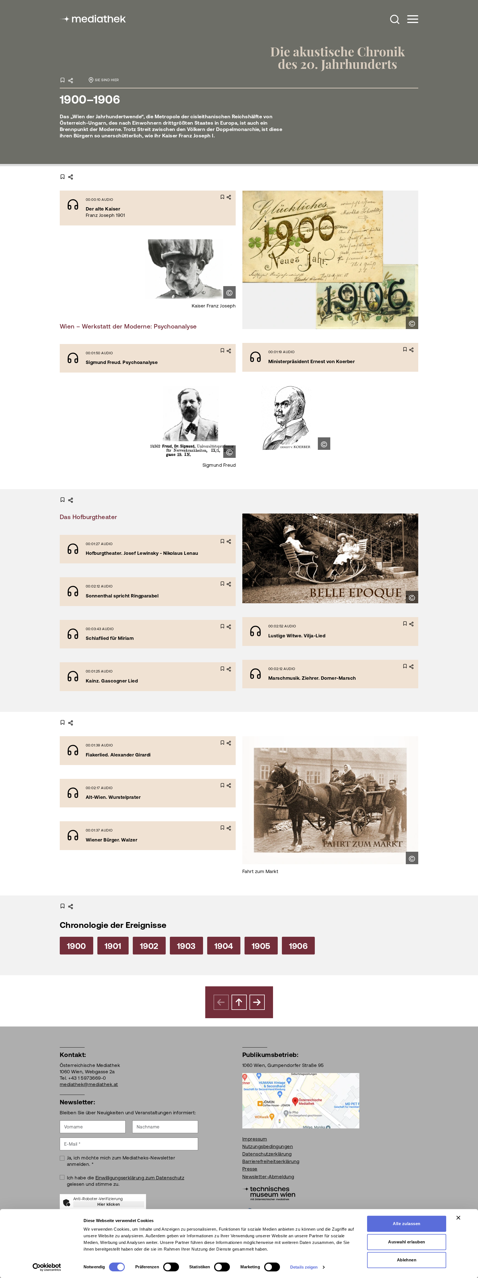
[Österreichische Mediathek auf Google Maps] (300, 1100)
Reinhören (133, 208)
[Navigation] (409, 19)
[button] (394, 19)
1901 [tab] (113, 946)
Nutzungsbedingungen (267, 1146)
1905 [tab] (261, 946)
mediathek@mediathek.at (89, 1084)
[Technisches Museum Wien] (268, 1192)
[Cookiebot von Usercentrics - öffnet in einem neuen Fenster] (47, 1267)
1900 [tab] (76, 946)
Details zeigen (304, 1267)
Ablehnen (407, 1260)
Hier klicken (108, 1204)
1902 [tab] (149, 946)
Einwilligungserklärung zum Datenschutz (139, 1178)
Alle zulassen (406, 1223)
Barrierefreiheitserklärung (270, 1161)
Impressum (254, 1139)
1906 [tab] (298, 946)
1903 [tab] (186, 946)
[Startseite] (93, 18)
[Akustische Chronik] (343, 57)
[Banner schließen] (458, 1218)
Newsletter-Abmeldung (268, 1176)
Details (173, 208)
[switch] (171, 1266)
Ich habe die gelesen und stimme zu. (126, 1181)
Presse (250, 1169)
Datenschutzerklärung (267, 1154)
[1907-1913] (257, 1002)
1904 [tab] (223, 946)
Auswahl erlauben (406, 1241)
